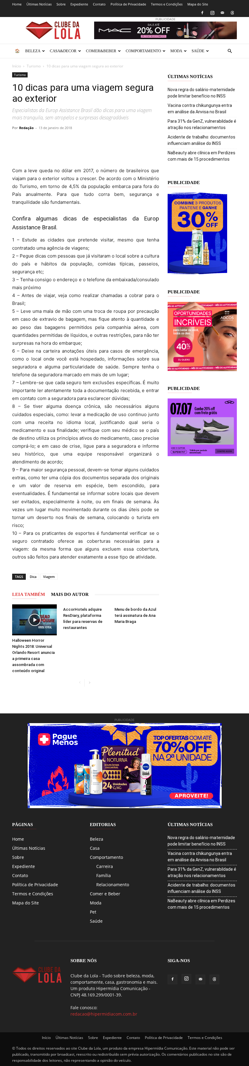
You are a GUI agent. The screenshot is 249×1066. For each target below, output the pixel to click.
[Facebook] (202, 13)
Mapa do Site (197, 4)
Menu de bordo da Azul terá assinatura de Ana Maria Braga (135, 615)
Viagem (49, 576)
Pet (93, 912)
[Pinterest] (60, 141)
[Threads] (232, 13)
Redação (26, 127)
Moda (176, 51)
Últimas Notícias (39, 4)
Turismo (34, 66)
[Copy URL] (18, 141)
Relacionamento (112, 884)
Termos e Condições (166, 4)
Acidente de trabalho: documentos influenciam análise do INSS (201, 140)
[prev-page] (80, 683)
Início (16, 66)
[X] (46, 141)
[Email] (102, 141)
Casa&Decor (63, 51)
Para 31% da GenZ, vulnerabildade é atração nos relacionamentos (202, 124)
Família (103, 875)
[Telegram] (88, 141)
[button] (229, 51)
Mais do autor (70, 594)
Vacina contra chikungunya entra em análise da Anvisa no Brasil (200, 108)
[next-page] (89, 683)
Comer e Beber (105, 894)
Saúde (198, 51)
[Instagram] (212, 13)
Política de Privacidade (128, 4)
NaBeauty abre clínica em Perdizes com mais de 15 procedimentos (201, 156)
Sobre (61, 4)
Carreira (104, 866)
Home (17, 4)
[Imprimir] (116, 141)
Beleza (32, 51)
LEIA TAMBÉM (28, 594)
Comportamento (143, 51)
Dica (33, 576)
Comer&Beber (101, 51)
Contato (99, 4)
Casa (95, 848)
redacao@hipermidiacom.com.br (103, 1014)
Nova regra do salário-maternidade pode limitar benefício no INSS (201, 92)
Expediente (79, 4)
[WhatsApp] (74, 141)
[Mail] (222, 13)
